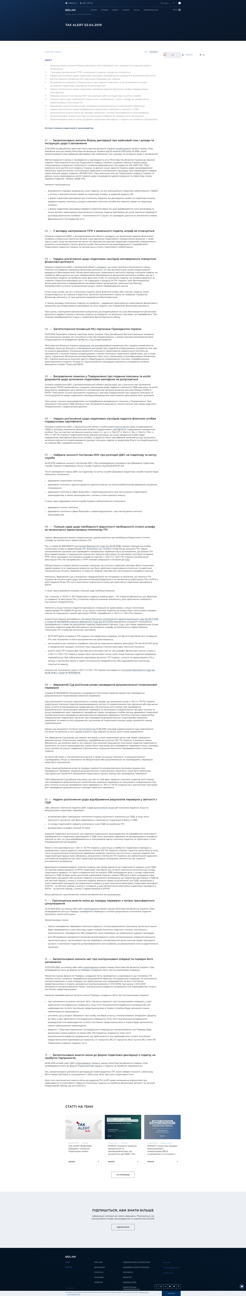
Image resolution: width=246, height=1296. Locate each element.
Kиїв (67, 1262)
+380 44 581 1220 (87, 3)
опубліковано (123, 148)
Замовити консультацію (136, 1267)
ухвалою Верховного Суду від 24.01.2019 (91, 622)
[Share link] (185, 54)
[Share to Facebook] (185, 54)
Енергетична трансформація (131, 1288)
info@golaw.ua (72, 3)
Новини (115, 10)
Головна (67, 14)
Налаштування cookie (73, 1294)
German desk (129, 1282)
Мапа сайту (166, 1262)
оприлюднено (83, 1063)
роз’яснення (122, 427)
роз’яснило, (111, 384)
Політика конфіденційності (172, 1267)
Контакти (126, 10)
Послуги (94, 10)
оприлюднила (91, 909)
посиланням (113, 894)
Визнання (99, 1267)
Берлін (68, 1267)
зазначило (84, 345)
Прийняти (171, 1293)
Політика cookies (144, 1292)
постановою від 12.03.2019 (92, 729)
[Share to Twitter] (185, 54)
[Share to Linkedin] (185, 54)
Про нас (136, 10)
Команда (104, 10)
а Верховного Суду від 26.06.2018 (102, 546)
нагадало (110, 236)
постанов (80, 546)
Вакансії (127, 1277)
